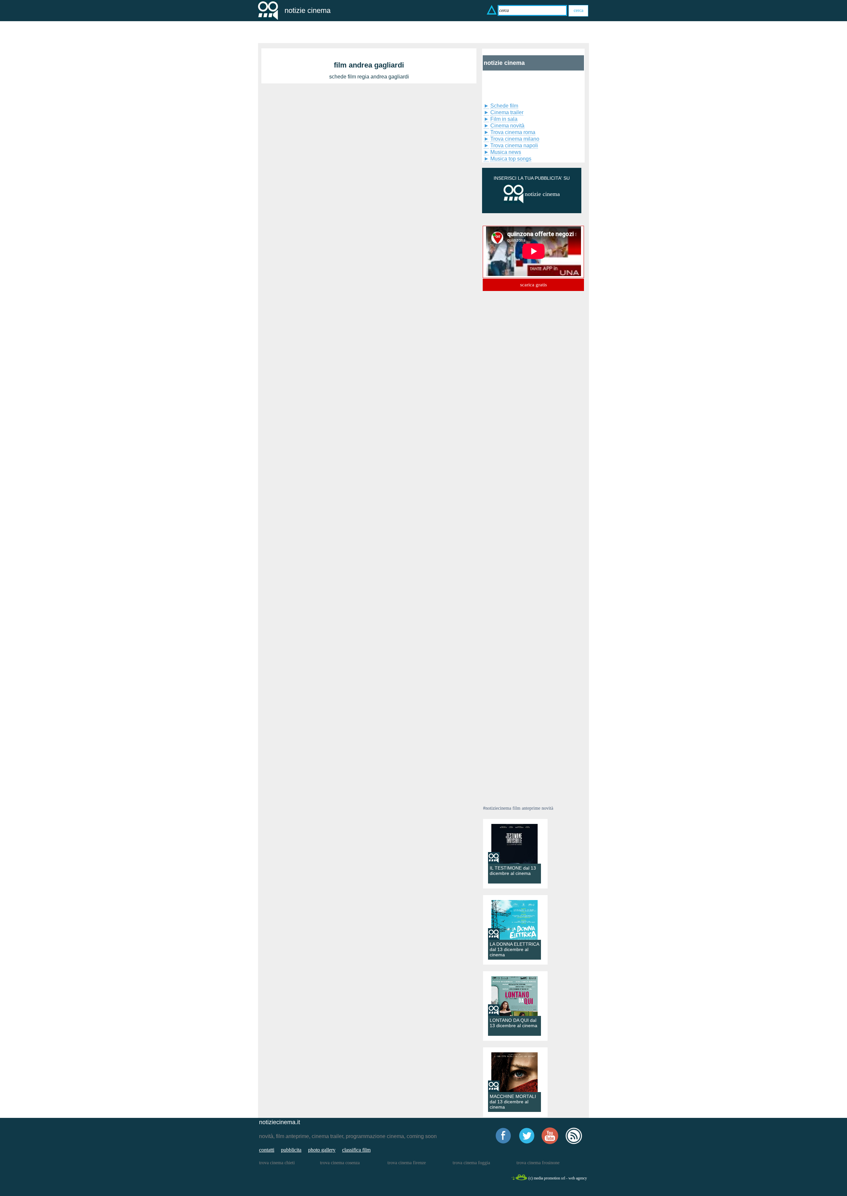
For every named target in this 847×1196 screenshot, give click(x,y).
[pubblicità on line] (513, 201)
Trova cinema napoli (514, 145)
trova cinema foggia (471, 1162)
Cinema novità (507, 125)
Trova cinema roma (512, 132)
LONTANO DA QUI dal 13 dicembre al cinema (513, 1023)
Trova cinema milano (514, 139)
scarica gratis (533, 284)
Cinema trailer (506, 112)
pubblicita (291, 1150)
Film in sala (503, 119)
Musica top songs (510, 159)
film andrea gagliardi (369, 65)
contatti (266, 1150)
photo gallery (321, 1150)
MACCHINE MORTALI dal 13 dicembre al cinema (513, 1102)
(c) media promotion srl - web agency (557, 1178)
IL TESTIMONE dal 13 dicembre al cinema (513, 870)
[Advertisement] (516, 85)
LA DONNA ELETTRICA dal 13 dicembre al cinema (514, 949)
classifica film (356, 1150)
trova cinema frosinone (537, 1162)
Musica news (505, 152)
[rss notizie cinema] (573, 1142)
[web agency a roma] (519, 1179)
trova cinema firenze (406, 1162)
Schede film (504, 106)
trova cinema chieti (277, 1162)
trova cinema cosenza (340, 1162)
